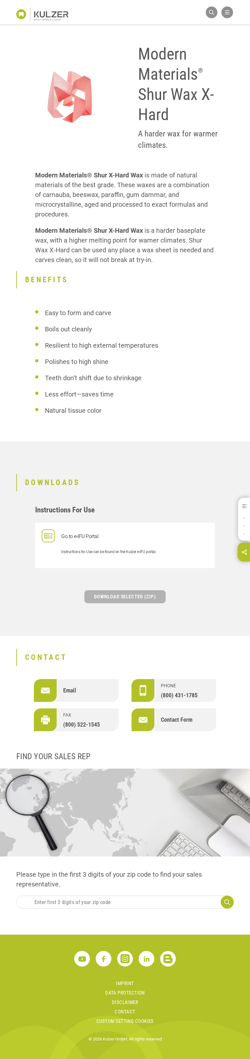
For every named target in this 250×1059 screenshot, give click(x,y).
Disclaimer (125, 1002)
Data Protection (125, 993)
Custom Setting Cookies (125, 1021)
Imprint (125, 983)
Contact (125, 1012)
